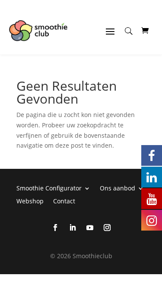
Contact (64, 200)
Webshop (30, 200)
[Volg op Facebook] (55, 227)
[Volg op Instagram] (107, 227)
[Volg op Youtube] (90, 227)
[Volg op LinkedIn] (72, 227)
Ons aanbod (117, 187)
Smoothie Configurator (49, 187)
